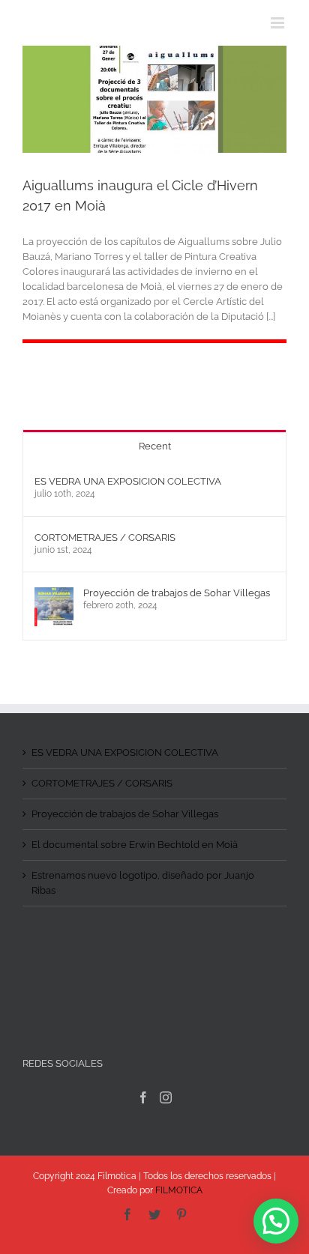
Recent (155, 446)
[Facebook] (143, 1097)
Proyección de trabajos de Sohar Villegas (176, 593)
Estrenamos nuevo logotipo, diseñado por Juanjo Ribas (143, 883)
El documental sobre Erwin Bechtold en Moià (135, 844)
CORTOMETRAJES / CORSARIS (105, 537)
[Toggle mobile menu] (278, 23)
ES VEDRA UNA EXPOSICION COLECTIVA (127, 481)
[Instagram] (166, 1097)
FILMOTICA (178, 1190)
